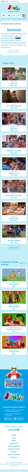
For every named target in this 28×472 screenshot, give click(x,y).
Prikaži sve (22, 263)
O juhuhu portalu (14, 449)
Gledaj (13, 435)
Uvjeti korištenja (14, 454)
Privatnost (13, 457)
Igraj (13, 438)
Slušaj (14, 440)
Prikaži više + (14, 248)
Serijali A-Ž (14, 443)
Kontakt (14, 452)
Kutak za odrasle (14, 446)
